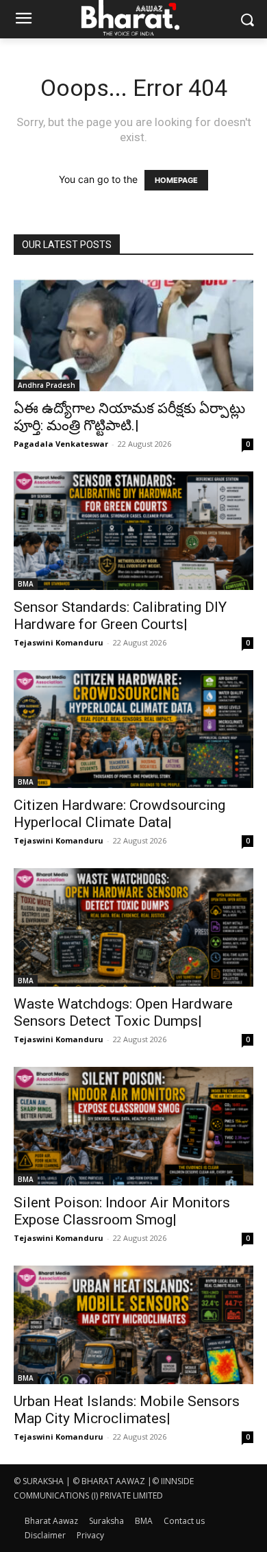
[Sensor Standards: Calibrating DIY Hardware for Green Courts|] (133, 530)
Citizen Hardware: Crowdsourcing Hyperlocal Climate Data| (119, 813)
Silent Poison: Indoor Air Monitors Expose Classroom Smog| (122, 1211)
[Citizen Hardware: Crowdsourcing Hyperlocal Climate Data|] (133, 729)
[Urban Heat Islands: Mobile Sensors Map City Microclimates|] (133, 1325)
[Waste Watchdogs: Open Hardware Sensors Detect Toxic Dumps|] (133, 927)
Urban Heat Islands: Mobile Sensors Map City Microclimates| (127, 1410)
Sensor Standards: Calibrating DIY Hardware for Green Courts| (120, 615)
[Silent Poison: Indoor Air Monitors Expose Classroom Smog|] (133, 1126)
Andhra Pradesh (46, 385)
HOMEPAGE (176, 180)
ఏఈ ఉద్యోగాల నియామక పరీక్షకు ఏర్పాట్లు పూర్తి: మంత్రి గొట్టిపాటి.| (129, 417)
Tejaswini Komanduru (58, 642)
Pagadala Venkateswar (61, 444)
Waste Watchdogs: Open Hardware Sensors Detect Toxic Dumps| (123, 1012)
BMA (26, 584)
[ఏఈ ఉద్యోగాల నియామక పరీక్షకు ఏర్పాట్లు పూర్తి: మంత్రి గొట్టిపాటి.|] (133, 332)
